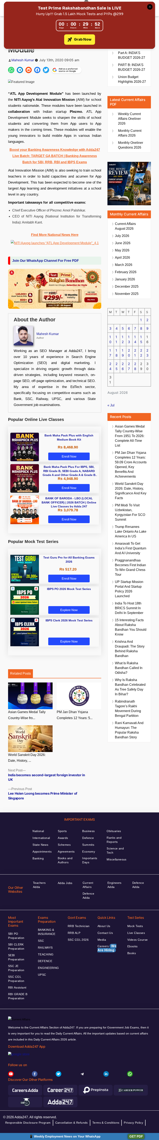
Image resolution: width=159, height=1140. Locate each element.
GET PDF (136, 1136)
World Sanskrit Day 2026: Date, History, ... (27, 758)
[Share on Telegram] (20, 70)
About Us (104, 926)
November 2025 (127, 294)
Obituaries (114, 831)
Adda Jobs (65, 883)
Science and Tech (115, 850)
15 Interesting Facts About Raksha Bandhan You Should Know (130, 627)
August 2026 (125, 226)
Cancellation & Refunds (71, 1122)
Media (102, 939)
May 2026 (122, 250)
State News (40, 844)
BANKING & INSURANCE (46, 932)
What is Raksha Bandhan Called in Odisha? (128, 667)
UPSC (42, 974)
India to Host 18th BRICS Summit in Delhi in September (129, 608)
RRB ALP (74, 933)
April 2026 (122, 257)
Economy (88, 851)
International (41, 838)
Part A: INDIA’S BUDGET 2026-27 (131, 55)
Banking (38, 858)
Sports (62, 831)
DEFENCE (45, 961)
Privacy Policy (133, 1122)
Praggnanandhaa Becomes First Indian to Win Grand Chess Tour (130, 567)
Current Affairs (88, 885)
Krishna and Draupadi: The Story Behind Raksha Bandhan (130, 649)
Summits (88, 844)
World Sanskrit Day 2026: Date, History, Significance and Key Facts (130, 491)
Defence (88, 838)
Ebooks (132, 946)
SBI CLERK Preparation (16, 946)
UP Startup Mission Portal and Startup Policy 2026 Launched (129, 589)
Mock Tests (135, 926)
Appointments (42, 851)
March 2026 (123, 265)
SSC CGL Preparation (16, 979)
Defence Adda (88, 895)
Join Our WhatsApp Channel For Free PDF (45, 260)
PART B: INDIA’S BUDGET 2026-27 (131, 67)
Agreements (66, 851)
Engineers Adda (114, 885)
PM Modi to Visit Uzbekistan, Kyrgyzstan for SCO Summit (130, 512)
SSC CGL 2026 (78, 939)
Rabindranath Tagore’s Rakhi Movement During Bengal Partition (128, 708)
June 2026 (122, 243)
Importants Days (89, 860)
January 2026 (125, 279)
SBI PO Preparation (16, 935)
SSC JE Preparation (16, 968)
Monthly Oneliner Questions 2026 (130, 145)
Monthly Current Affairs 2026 (129, 133)
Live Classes (136, 933)
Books (131, 953)
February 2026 (125, 272)
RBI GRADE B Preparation (18, 996)
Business (88, 831)
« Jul (110, 405)
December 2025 (127, 286)
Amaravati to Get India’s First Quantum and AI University (130, 548)
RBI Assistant (17, 987)
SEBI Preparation (16, 957)
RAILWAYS (45, 947)
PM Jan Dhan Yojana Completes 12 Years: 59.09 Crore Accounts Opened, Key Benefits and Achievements (131, 464)
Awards (63, 838)
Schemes (64, 844)
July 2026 (122, 236)
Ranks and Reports (114, 839)
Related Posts (20, 673)
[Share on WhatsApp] (11, 70)
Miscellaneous (116, 859)
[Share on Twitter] (46, 70)
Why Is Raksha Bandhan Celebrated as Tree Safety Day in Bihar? (130, 687)
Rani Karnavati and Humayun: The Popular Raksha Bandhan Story (129, 730)
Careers (107, 948)
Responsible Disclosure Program (28, 1122)
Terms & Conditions (105, 1122)
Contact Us (105, 933)
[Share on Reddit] (28, 70)
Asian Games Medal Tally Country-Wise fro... (27, 715)
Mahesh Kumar (22, 60)
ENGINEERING (48, 967)
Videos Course (137, 939)
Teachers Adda (39, 885)
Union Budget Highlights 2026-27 (132, 79)
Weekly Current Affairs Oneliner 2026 (129, 118)
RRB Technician (79, 926)
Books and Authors (65, 860)
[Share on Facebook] (37, 70)
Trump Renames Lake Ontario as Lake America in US (130, 531)
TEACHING (45, 954)
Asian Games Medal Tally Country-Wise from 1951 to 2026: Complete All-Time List (130, 436)
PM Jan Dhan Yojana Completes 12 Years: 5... (75, 715)
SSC (41, 940)
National (38, 831)
